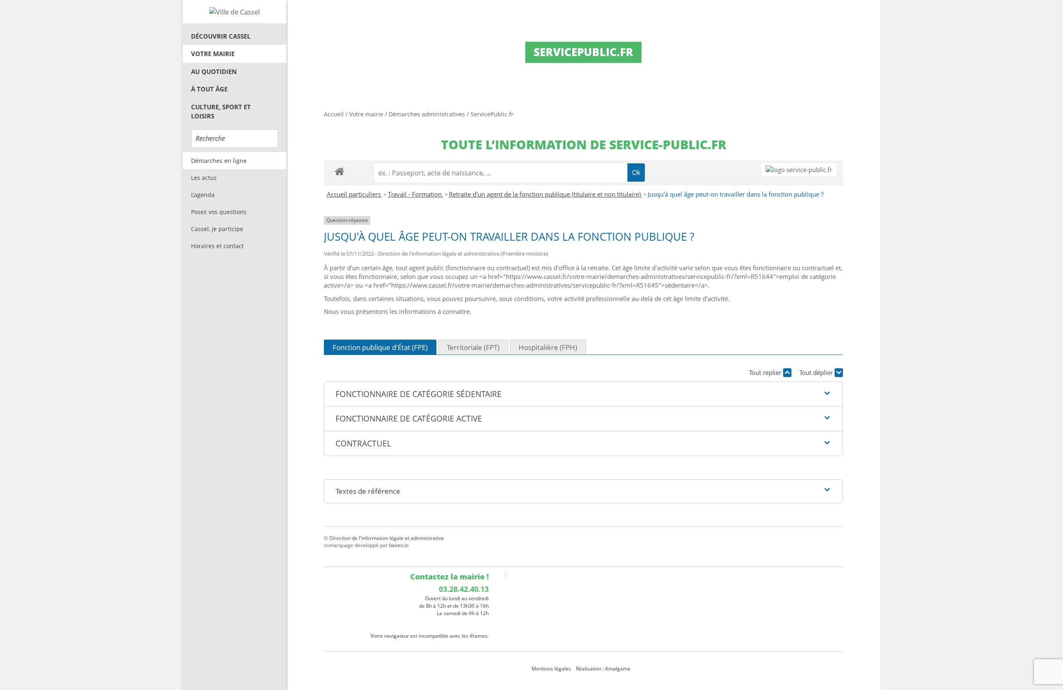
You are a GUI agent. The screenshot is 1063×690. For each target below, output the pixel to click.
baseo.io (399, 545)
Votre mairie (213, 53)
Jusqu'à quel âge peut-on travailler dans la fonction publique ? (735, 194)
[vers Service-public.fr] (799, 169)
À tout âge (209, 89)
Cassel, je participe (217, 229)
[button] (583, 394)
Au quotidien (214, 71)
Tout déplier (817, 372)
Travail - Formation (415, 194)
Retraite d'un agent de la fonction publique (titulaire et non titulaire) (545, 194)
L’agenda (203, 195)
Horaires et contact (217, 246)
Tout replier (766, 372)
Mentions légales (551, 668)
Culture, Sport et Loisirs (221, 112)
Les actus (204, 178)
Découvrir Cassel (220, 36)
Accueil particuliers (354, 194)
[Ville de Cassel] (235, 11)
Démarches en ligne (219, 161)
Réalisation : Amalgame (604, 668)
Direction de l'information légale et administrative (386, 538)
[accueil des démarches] (339, 171)
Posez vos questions (219, 212)
